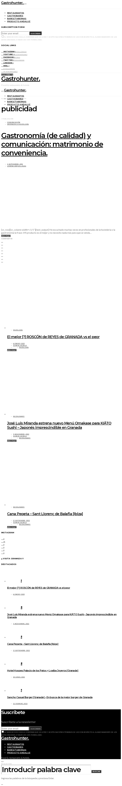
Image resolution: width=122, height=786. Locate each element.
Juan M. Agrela (20, 345)
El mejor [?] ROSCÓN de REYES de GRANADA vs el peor (53, 337)
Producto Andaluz (18, 21)
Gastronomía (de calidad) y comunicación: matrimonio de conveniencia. (52, 144)
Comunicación (13, 122)
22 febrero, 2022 (20, 704)
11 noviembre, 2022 (21, 434)
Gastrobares (15, 15)
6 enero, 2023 (19, 343)
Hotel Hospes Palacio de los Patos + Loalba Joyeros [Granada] (42, 670)
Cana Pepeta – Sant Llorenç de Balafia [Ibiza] (45, 514)
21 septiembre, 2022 (21, 520)
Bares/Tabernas (16, 18)
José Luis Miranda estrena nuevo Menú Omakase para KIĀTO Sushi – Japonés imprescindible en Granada (59, 425)
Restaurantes (15, 13)
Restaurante (19, 416)
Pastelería (18, 330)
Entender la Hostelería (18, 124)
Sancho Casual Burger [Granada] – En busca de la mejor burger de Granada (49, 697)
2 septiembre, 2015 (15, 164)
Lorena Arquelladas (16, 166)
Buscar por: (6, 764)
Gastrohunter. (12, 3)
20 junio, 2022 (19, 677)
